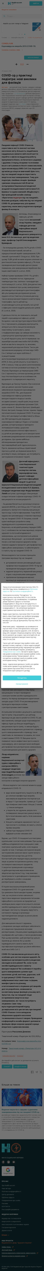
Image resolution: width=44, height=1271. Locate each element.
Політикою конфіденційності (22, 591)
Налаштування (22, 684)
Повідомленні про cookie (12, 652)
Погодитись (22, 678)
